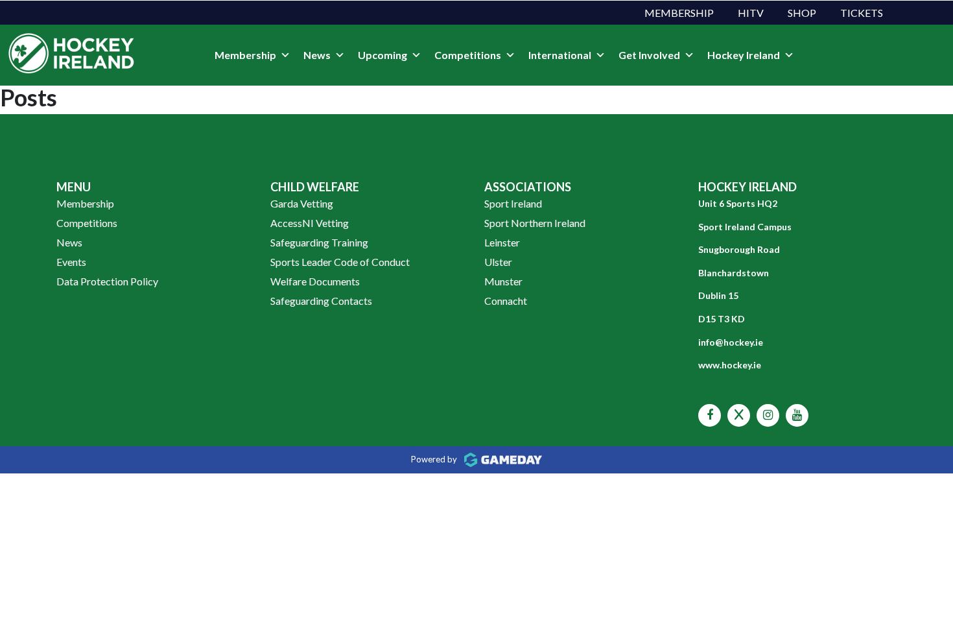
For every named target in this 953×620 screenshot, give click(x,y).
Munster (503, 281)
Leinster (502, 242)
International (559, 55)
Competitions (467, 55)
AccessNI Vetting (309, 223)
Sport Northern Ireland (534, 223)
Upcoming (382, 55)
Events (71, 262)
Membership (679, 12)
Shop (802, 12)
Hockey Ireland (743, 55)
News (317, 55)
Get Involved (649, 55)
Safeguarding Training (319, 242)
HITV (751, 12)
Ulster (498, 262)
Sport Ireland (513, 203)
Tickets (861, 12)
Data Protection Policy (107, 281)
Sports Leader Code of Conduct (340, 262)
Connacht (505, 300)
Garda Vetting (301, 203)
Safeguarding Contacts (321, 300)
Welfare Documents (315, 281)
